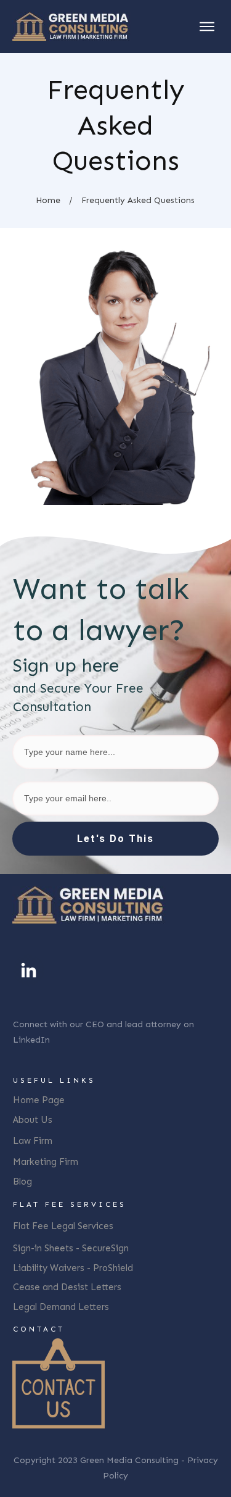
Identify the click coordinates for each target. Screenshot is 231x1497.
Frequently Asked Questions (116, 125)
